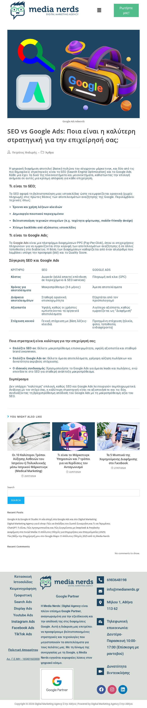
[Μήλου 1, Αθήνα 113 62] (100, 602)
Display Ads (23, 608)
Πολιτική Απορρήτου (23, 650)
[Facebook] (101, 689)
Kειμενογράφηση (23, 589)
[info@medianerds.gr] (100, 591)
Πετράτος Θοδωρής (24, 152)
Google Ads (21, 243)
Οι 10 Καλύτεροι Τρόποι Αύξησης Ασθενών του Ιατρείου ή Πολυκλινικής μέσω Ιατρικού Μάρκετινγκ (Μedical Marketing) (29, 463)
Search (11, 487)
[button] (99, 10)
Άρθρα (50, 152)
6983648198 (117, 580)
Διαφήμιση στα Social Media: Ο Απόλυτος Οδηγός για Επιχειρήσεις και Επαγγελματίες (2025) (56, 532)
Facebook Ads (23, 628)
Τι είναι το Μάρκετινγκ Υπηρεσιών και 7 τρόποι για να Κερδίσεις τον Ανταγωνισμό (73, 461)
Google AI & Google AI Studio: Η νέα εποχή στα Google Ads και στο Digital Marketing (51, 519)
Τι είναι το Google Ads (28, 235)
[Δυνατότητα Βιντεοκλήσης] (100, 671)
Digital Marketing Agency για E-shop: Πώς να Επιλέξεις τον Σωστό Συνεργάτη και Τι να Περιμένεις (58, 523)
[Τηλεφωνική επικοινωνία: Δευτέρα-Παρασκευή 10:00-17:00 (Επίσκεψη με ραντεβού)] (100, 621)
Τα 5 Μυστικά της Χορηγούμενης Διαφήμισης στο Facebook (118, 459)
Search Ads (23, 602)
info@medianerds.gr (123, 589)
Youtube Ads (23, 615)
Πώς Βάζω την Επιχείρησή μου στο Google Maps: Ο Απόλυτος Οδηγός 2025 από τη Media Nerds (58, 536)
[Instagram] (112, 689)
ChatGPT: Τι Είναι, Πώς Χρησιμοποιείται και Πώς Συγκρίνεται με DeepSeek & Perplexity (53, 527)
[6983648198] (100, 579)
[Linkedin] (122, 689)
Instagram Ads (23, 621)
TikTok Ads (23, 634)
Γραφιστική (23, 595)
